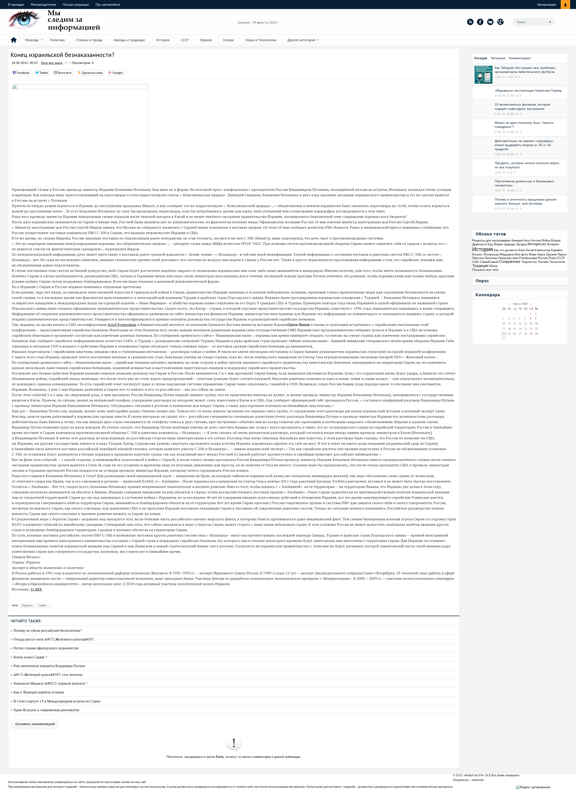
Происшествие (508, 258)
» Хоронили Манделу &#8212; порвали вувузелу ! (49, 683)
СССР (185, 40)
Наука (541, 254)
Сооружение (509, 262)
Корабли (556, 250)
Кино (522, 250)
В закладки (16, 4)
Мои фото (521, 254)
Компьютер (542, 250)
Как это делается (506, 250)
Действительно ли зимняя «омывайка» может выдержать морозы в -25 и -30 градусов (524, 145)
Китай (530, 250)
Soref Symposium (122, 324)
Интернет (553, 244)
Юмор (493, 266)
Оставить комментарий (35, 724)
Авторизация (546, 4)
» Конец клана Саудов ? (29, 656)
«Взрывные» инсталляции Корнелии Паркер (528, 90)
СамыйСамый (489, 262)
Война (546, 240)
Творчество (529, 262)
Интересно (537, 244)
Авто (527, 240)
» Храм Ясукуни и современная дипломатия (45, 709)
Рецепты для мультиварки (491, 240)
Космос (228, 40)
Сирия (42, 605)
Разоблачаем (528, 258)
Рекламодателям (43, 4)
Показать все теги (485, 269)
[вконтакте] (490, 21)
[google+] (500, 21)
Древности (479, 244)
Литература (491, 254)
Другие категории (301, 40)
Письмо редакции (76, 4)
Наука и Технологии (260, 40)
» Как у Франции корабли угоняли (37, 692)
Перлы (562, 254)
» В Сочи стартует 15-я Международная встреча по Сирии (56, 701)
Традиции (480, 266)
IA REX (36, 589)
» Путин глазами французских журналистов (45, 647)
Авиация (517, 240)
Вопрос (556, 240)
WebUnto (478, 780)
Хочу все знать (52, 63)
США (475, 262)
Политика (57, 40)
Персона (478, 258)
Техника (543, 262)
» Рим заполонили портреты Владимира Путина (48, 665)
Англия (536, 240)
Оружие (206, 40)
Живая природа (504, 244)
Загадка (521, 244)
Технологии (557, 262)
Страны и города (89, 40)
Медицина (507, 254)
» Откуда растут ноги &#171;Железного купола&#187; (52, 639)
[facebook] (480, 21)
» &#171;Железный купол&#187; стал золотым (46, 674)
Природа (32, 40)
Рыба (552, 258)
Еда (490, 244)
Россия (543, 258)
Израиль (27, 605)
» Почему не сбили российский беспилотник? (46, 630)
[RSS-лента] (470, 21)
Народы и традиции (129, 40)
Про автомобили (108, 4)
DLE (488, 775)
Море (532, 254)
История (162, 40)
